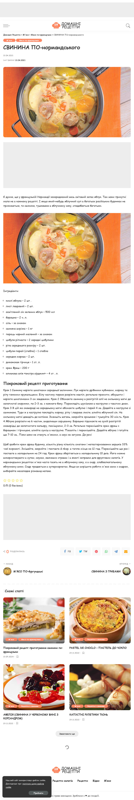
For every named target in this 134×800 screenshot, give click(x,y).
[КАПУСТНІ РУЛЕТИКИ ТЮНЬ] (100, 687)
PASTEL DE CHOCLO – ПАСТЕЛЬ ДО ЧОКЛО (98, 648)
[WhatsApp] (106, 551)
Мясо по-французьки (29, 40)
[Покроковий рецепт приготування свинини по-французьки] (34, 620)
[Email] (126, 551)
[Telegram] (116, 551)
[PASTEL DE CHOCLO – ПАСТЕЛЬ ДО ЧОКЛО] (100, 620)
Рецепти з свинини (96, 639)
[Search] (127, 26)
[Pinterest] (96, 551)
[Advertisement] (67, 165)
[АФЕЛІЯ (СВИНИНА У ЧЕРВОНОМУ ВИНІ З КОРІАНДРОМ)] (34, 687)
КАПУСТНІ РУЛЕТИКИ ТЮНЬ (88, 714)
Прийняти (38, 793)
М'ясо (9, 40)
